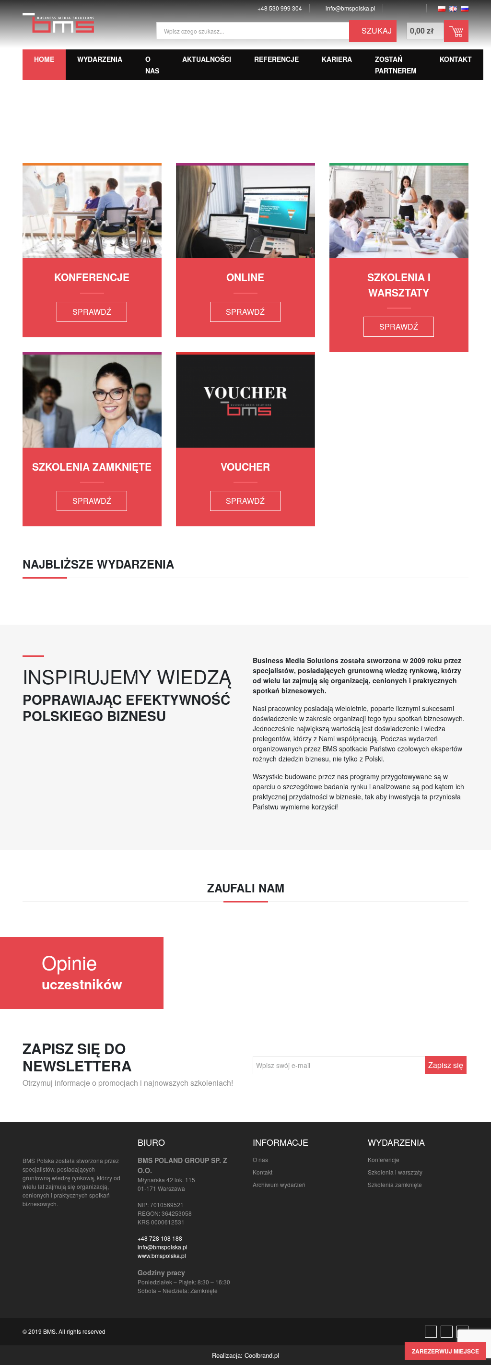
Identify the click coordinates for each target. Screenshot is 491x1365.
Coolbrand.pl (262, 1355)
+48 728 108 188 (160, 1238)
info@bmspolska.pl (162, 1247)
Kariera (337, 59)
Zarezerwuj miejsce (445, 1351)
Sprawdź (91, 311)
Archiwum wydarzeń (279, 1184)
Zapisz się (445, 1064)
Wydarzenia (99, 59)
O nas (260, 1159)
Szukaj (376, 30)
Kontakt (456, 59)
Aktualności (206, 59)
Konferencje (383, 1159)
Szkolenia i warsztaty (395, 1172)
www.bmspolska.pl (162, 1255)
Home (44, 59)
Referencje (276, 59)
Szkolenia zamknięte (395, 1184)
